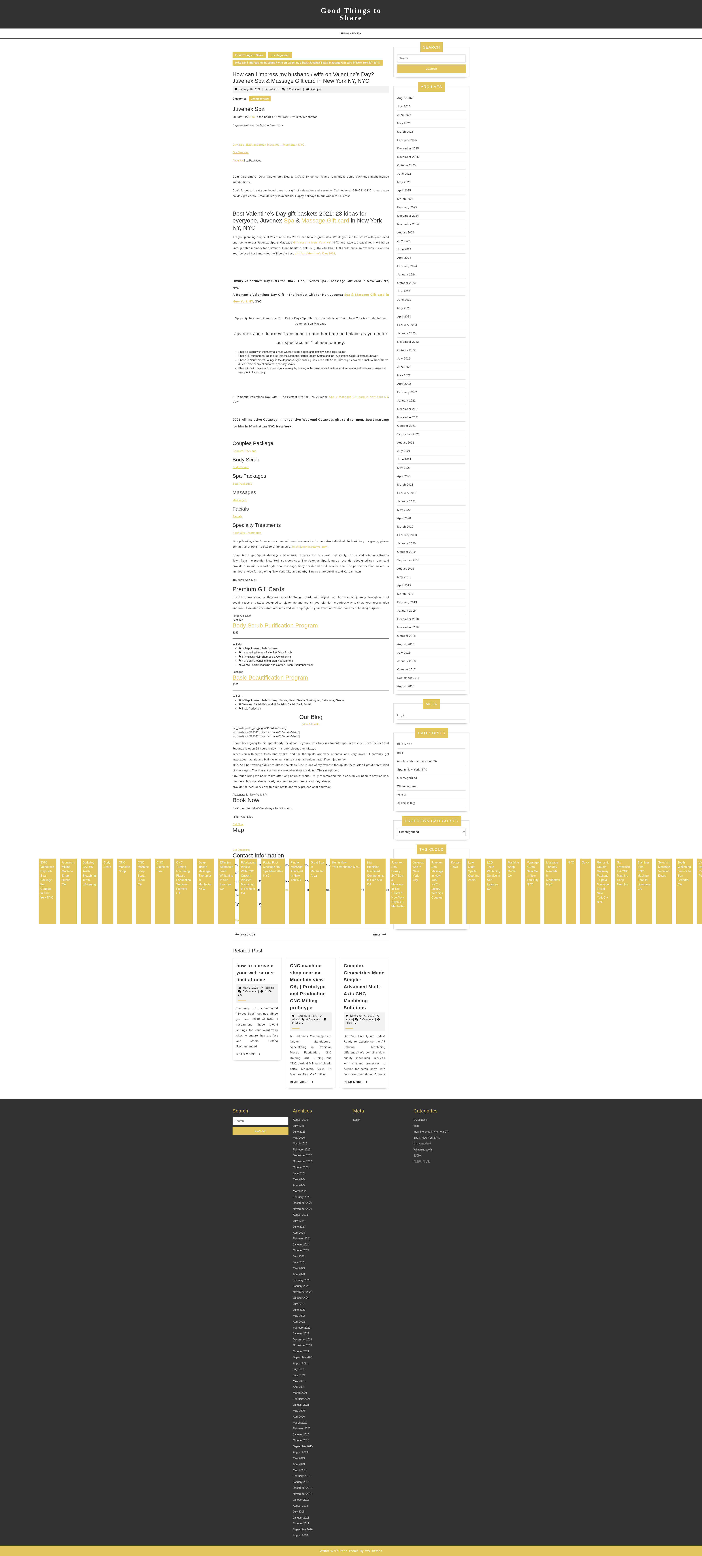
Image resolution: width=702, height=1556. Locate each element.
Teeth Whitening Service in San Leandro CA (684, 873)
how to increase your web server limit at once (255, 972)
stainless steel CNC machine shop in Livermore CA (643, 875)
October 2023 (406, 282)
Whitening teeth (407, 786)
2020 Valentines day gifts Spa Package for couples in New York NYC (47, 880)
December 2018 (408, 619)
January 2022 (406, 400)
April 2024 (404, 257)
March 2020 (405, 526)
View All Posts (310, 724)
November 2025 (408, 156)
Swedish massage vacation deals (664, 869)
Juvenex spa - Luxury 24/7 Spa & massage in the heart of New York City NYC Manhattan (398, 884)
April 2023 (404, 316)
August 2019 (405, 568)
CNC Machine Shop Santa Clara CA (143, 873)
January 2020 (406, 543)
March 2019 (405, 593)
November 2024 (408, 224)
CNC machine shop (124, 867)
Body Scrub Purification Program (275, 625)
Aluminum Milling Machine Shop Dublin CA (68, 873)
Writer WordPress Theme (339, 1551)
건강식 (401, 794)
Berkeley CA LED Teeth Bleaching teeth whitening (89, 873)
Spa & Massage (356, 295)
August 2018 (405, 644)
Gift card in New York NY (312, 242)
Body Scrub (240, 467)
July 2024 (403, 240)
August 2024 (405, 232)
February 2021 (407, 492)
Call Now (238, 824)
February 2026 (407, 140)
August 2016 (405, 686)
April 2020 (404, 518)
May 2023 (404, 308)
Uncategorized (280, 55)
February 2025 (407, 207)
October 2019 (406, 551)
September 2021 (408, 434)
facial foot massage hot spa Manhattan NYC (273, 869)
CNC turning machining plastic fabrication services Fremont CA (183, 878)
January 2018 (406, 661)
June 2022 (404, 366)
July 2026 (403, 106)
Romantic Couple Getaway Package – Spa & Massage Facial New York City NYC (603, 882)
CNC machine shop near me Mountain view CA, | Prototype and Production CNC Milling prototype (308, 986)
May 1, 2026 (250, 987)
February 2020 (407, 535)
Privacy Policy (351, 33)
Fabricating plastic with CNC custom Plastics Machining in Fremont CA (248, 878)
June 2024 (404, 249)
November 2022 (408, 341)
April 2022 (404, 383)
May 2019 (404, 577)
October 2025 (406, 165)
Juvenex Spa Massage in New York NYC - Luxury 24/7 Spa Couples (437, 880)
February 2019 (407, 602)
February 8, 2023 (307, 1016)
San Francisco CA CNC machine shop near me (623, 873)
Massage (313, 220)
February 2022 (407, 392)
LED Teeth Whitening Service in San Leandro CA (493, 875)
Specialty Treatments (247, 532)
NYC (571, 862)
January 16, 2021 (249, 89)
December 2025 (408, 148)
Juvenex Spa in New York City (418, 871)
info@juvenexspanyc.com (309, 546)
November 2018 (408, 627)
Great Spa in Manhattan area (317, 869)
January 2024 (406, 274)
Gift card (338, 220)
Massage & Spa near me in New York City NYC (533, 873)
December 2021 (408, 408)
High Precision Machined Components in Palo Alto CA (375, 873)
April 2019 (404, 585)
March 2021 (405, 484)
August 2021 (405, 442)
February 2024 (407, 266)
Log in (401, 715)
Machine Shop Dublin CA (513, 869)
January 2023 (406, 333)
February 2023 (407, 324)
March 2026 (405, 131)
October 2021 (406, 425)
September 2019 (408, 560)
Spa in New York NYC (412, 769)
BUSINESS (405, 744)
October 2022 (406, 350)
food (400, 752)
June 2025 (404, 173)
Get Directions (241, 849)
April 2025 (404, 190)
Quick (585, 862)
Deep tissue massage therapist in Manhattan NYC (205, 875)
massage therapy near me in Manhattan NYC (553, 873)
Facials (237, 516)
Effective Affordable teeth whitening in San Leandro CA (226, 875)
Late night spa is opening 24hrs (473, 871)
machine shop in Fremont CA (417, 761)
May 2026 (404, 123)
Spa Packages (242, 483)
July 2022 (403, 358)
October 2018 (406, 635)
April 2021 (404, 476)
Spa (252, 116)
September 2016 (408, 677)
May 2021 (404, 467)
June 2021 (404, 459)
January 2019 (406, 610)
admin (273, 89)
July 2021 (403, 450)
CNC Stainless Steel (162, 867)
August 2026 (405, 98)
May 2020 (404, 509)
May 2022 (404, 375)
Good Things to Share (351, 14)
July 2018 (403, 652)
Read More (245, 1054)
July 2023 (403, 291)
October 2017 (406, 669)
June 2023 (404, 299)
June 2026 (404, 114)
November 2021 (408, 417)
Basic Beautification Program (270, 677)
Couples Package (244, 450)
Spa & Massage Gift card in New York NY (358, 396)
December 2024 (408, 215)
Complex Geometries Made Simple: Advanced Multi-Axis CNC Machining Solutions (364, 986)
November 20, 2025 (362, 1016)
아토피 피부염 (406, 803)
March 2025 (405, 198)
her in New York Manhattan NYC (345, 864)
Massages (240, 500)
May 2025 (404, 182)
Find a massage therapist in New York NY (297, 871)
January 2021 (406, 501)
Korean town (456, 864)
